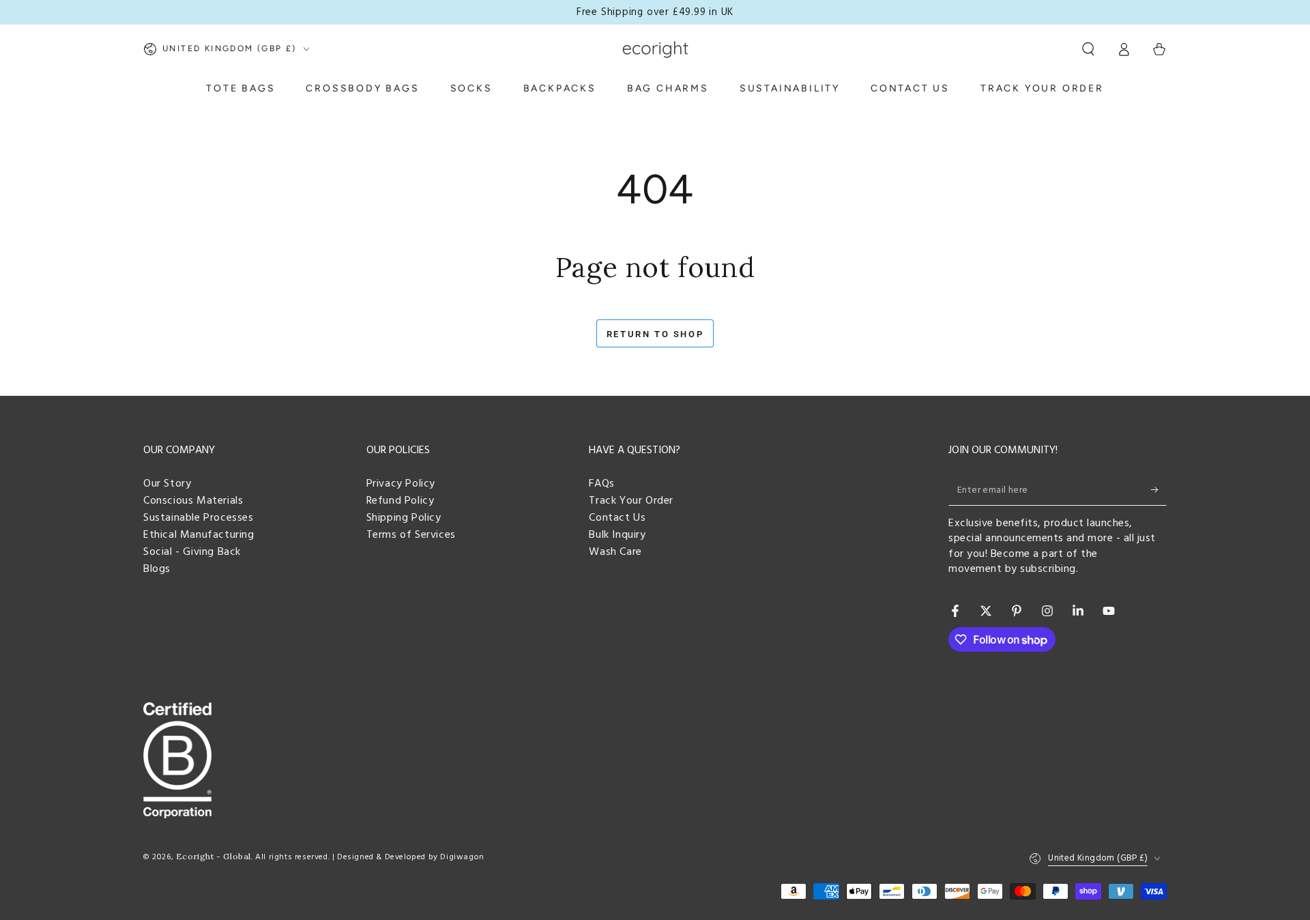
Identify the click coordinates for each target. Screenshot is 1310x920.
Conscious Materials (193, 501)
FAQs (601, 484)
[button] (1088, 49)
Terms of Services (411, 535)
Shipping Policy (403, 518)
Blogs (157, 569)
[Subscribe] (1159, 490)
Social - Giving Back (192, 552)
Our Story (167, 484)
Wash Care (615, 552)
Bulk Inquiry (617, 535)
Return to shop (655, 334)
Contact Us (617, 518)
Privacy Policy (400, 484)
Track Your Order (631, 501)
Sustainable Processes (198, 518)
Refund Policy (400, 501)
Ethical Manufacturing (198, 535)
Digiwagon (462, 857)
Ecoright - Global (213, 856)
